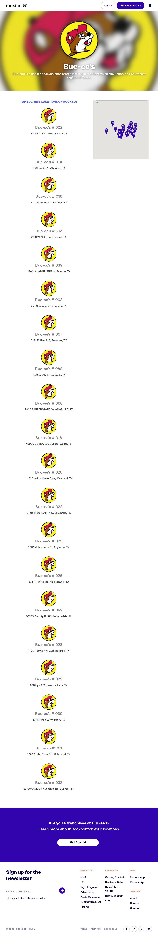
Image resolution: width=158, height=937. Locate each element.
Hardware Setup (114, 882)
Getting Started (114, 877)
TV (82, 882)
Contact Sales (130, 5)
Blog (107, 900)
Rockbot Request (90, 902)
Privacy (96, 929)
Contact (135, 908)
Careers (134, 903)
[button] (134, 135)
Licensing (111, 929)
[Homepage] (16, 5)
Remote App (137, 877)
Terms (84, 929)
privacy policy (38, 898)
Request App (137, 882)
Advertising (87, 892)
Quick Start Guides (112, 889)
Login (108, 5)
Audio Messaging (90, 897)
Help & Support (114, 895)
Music (83, 877)
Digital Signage (89, 887)
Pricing (84, 906)
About (133, 898)
